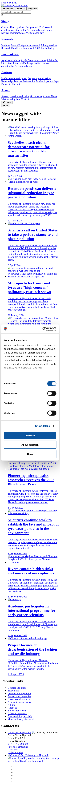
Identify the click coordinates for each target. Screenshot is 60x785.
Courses (5, 27)
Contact (25, 99)
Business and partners (19, 699)
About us (12, 707)
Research (7, 39)
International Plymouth (19, 693)
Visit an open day (35, 33)
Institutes (5, 45)
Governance (36, 96)
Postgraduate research (29, 45)
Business (6, 72)
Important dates (17, 33)
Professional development (14, 78)
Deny (30, 454)
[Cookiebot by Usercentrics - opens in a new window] (42, 329)
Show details (42, 426)
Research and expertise (19, 696)
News (54, 96)
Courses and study (17, 687)
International (10, 54)
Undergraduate (17, 27)
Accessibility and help (20, 716)
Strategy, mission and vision (15, 96)
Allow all (30, 435)
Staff (5, 105)
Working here (13, 99)
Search (8, 8)
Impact (14, 45)
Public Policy (47, 48)
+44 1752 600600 (18, 744)
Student (7, 102)
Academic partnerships (47, 81)
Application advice (10, 60)
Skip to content (8, 2)
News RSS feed (17, 710)
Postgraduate (32, 27)
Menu (20, 8)
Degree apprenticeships (39, 78)
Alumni (47, 96)
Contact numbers (17, 713)
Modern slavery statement (21, 719)
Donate (5, 84)
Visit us (13, 749)
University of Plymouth (19, 732)
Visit (3, 99)
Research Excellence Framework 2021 (20, 48)
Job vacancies (15, 752)
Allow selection (30, 444)
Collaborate (15, 84)
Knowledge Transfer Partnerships (18, 81)
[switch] (51, 393)
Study (5, 21)
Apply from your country (33, 60)
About (5, 90)
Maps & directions (18, 746)
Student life (20, 30)
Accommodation (35, 30)
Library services (49, 45)
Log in (32, 8)
